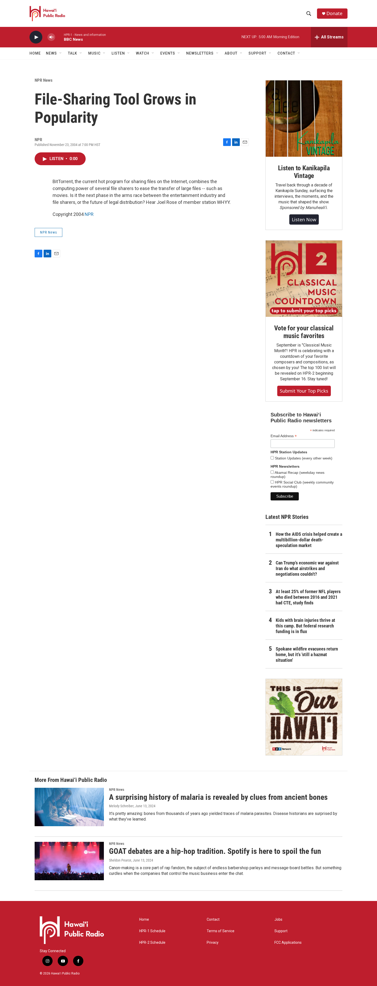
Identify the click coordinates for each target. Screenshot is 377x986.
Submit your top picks (304, 391)
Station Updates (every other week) (303, 458)
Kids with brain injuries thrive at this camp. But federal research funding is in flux (305, 625)
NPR (89, 214)
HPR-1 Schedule (152, 931)
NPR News (44, 80)
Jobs (278, 919)
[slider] (59, 37)
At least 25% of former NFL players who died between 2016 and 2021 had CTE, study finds (308, 597)
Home (35, 53)
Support (280, 931)
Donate (334, 13)
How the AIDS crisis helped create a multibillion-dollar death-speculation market (309, 539)
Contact (213, 919)
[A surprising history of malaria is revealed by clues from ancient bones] (69, 807)
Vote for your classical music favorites (303, 332)
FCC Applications (288, 943)
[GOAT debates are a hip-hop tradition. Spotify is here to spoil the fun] (69, 861)
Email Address (284, 436)
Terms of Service (220, 931)
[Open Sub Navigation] (61, 53)
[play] (36, 37)
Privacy (213, 943)
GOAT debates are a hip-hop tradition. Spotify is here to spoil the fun (215, 851)
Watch (142, 53)
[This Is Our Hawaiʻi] (304, 717)
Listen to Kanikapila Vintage (304, 172)
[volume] (51, 37)
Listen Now (304, 219)
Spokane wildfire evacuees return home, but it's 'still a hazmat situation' (307, 654)
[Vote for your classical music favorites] (304, 278)
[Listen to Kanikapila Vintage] (304, 118)
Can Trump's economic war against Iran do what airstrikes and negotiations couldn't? (307, 568)
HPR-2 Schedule (152, 943)
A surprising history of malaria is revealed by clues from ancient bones (218, 797)
